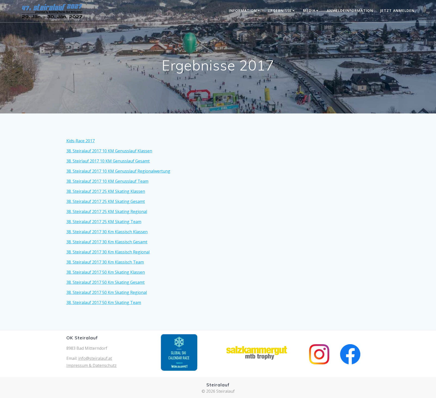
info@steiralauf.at (95, 358)
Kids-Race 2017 (80, 141)
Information (243, 10)
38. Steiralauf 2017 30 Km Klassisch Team (105, 262)
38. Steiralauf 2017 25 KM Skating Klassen (105, 191)
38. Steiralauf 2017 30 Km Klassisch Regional (108, 252)
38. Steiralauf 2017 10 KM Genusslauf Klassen (109, 151)
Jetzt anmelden (397, 10)
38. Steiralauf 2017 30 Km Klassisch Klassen (107, 232)
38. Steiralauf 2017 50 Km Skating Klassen (105, 272)
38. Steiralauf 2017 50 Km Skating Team (103, 302)
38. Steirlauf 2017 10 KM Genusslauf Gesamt (108, 161)
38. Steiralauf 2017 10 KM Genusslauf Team (107, 181)
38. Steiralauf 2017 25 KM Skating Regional (106, 211)
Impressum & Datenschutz (91, 365)
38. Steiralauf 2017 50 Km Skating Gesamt (105, 282)
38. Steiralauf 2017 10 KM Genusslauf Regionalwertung (118, 171)
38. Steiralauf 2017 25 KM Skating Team (103, 221)
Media (309, 10)
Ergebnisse (280, 10)
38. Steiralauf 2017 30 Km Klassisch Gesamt (106, 242)
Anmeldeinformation (350, 10)
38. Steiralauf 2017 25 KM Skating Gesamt (105, 201)
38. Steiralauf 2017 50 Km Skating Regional (106, 292)
